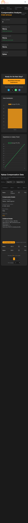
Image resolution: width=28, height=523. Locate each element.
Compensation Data (18, 8)
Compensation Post (9, 242)
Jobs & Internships (9, 8)
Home (2, 8)
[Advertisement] (11, 64)
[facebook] (19, 90)
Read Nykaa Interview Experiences (14, 81)
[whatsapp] (16, 90)
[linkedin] (8, 90)
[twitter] (12, 90)
